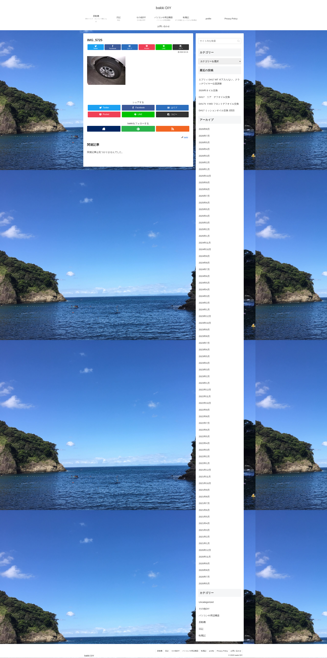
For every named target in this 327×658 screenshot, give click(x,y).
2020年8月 (204, 570)
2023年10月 (205, 323)
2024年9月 (204, 256)
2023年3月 (204, 369)
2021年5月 (204, 516)
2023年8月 (204, 336)
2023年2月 (204, 376)
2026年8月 (204, 129)
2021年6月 (204, 510)
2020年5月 (204, 583)
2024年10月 (205, 249)
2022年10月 (205, 403)
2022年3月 (204, 450)
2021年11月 (205, 476)
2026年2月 (204, 162)
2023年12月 (205, 316)
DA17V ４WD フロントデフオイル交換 (219, 104)
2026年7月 (204, 136)
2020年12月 (205, 550)
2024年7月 (204, 269)
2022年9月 (204, 410)
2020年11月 (205, 556)
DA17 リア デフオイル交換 (214, 97)
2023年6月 (204, 349)
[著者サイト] (103, 129)
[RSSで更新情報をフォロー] (172, 129)
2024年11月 (205, 242)
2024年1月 (204, 309)
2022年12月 (205, 389)
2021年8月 (204, 496)
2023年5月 (204, 356)
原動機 (202, 622)
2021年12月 (205, 470)
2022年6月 (204, 430)
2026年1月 (204, 169)
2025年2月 (204, 229)
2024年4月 (204, 289)
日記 (201, 629)
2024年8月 (204, 262)
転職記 (202, 635)
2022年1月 (204, 463)
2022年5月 (204, 436)
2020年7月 (204, 576)
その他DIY (204, 608)
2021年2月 (204, 536)
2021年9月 (204, 490)
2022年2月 (204, 456)
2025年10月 (205, 176)
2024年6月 (204, 276)
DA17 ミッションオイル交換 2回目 (217, 110)
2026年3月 (204, 156)
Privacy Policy (222, 651)
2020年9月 (204, 563)
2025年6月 (204, 202)
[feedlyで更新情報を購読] (138, 129)
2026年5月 (204, 142)
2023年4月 (204, 363)
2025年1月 (204, 236)
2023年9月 (204, 329)
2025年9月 (204, 182)
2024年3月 (204, 296)
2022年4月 (204, 443)
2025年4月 (204, 216)
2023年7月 (204, 343)
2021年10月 (205, 483)
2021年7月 (204, 503)
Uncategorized (206, 602)
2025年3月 (204, 222)
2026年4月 (204, 149)
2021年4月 (204, 523)
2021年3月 (204, 530)
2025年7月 (204, 196)
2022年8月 (204, 416)
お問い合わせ (236, 651)
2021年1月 (204, 543)
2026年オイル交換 (208, 90)
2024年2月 (204, 303)
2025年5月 (204, 209)
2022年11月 (205, 396)
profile (211, 651)
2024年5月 (204, 282)
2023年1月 (204, 383)
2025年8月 (204, 189)
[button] (238, 41)
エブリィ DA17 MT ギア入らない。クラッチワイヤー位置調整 (219, 81)
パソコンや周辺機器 (209, 615)
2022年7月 (204, 423)
